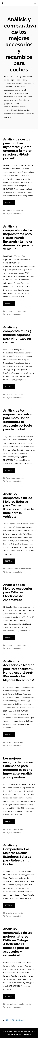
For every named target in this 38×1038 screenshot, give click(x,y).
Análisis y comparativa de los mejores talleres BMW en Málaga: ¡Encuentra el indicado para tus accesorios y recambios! (17, 942)
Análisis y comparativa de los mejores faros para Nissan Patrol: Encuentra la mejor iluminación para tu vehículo (18, 238)
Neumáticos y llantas (14, 394)
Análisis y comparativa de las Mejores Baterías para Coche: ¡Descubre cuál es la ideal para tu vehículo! (18, 505)
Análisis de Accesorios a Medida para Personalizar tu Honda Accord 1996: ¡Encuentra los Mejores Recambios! (18, 670)
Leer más (8, 202)
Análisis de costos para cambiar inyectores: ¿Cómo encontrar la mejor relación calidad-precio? (17, 149)
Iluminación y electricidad (16, 311)
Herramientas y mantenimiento (18, 569)
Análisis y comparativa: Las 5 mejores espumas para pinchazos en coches (17, 334)
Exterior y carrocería (14, 742)
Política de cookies (24, 1034)
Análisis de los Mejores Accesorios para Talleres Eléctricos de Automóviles (18, 592)
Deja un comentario (14, 213)
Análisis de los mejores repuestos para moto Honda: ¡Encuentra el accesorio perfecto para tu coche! (17, 420)
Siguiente (21, 1020)
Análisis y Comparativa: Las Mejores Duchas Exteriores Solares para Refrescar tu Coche (17, 855)
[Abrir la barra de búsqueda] (3, 3)
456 (13, 1020)
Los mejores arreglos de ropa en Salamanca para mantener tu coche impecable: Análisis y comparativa (18, 768)
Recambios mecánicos (15, 210)
